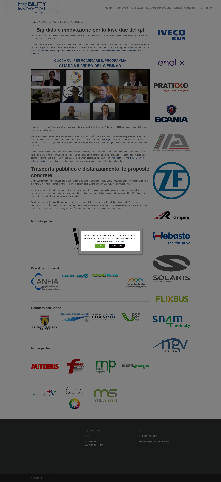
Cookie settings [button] (117, 246)
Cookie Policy (119, 242)
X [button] (137, 235)
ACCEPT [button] (100, 246)
